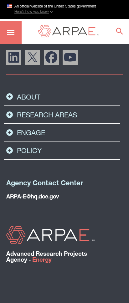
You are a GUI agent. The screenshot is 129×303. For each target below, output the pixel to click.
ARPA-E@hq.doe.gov (32, 197)
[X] (32, 57)
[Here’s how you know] (64, 8)
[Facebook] (51, 57)
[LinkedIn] (13, 57)
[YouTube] (70, 57)
